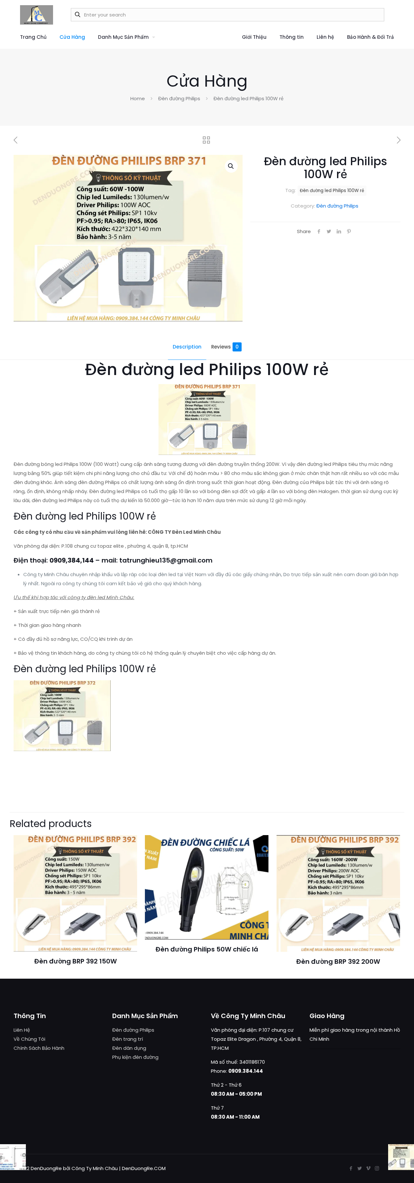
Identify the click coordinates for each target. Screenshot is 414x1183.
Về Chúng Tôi (29, 1039)
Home (137, 98)
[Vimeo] (368, 1168)
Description (187, 346)
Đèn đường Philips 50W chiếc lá (207, 949)
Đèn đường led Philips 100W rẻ (332, 191)
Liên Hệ (22, 1030)
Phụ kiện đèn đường (135, 1057)
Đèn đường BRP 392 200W (338, 961)
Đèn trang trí (127, 1039)
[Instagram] (377, 1168)
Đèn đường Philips (179, 98)
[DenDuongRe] (36, 14)
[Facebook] (350, 1168)
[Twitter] (359, 1168)
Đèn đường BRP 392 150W (75, 961)
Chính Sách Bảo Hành (39, 1048)
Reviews (225, 346)
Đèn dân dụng (129, 1048)
